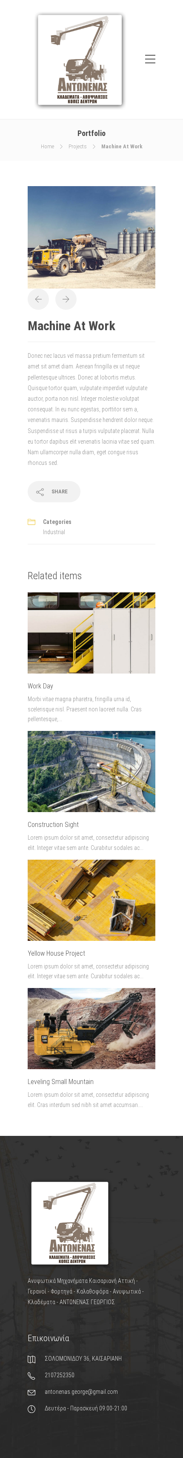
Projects (78, 146)
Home (47, 146)
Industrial (54, 532)
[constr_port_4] (91, 236)
